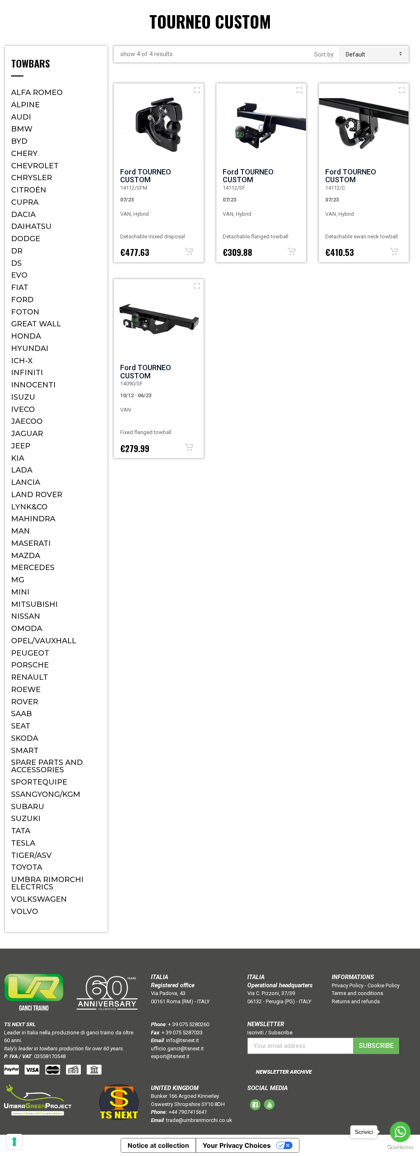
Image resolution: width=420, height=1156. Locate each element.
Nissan (25, 616)
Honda (26, 336)
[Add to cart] (189, 251)
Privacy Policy (347, 985)
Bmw (21, 129)
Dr (17, 251)
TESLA (23, 843)
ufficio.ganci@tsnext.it (177, 1048)
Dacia (23, 214)
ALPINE (25, 105)
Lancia (25, 482)
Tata (20, 831)
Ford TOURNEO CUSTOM (145, 175)
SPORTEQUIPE (39, 782)
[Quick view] (197, 90)
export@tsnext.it (170, 1056)
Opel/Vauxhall (43, 641)
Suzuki (26, 818)
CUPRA (25, 202)
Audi (21, 117)
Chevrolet (35, 166)
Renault (29, 677)
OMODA (26, 628)
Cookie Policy (383, 985)
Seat (20, 726)
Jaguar (27, 433)
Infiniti (27, 372)
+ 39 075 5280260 (188, 1024)
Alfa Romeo (37, 92)
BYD (19, 141)
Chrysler (31, 177)
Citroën (28, 190)
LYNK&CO (29, 507)
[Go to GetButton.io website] (400, 1147)
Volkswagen (39, 899)
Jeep (20, 446)
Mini (20, 592)
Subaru (27, 806)
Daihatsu (31, 226)
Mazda (25, 555)
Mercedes (33, 567)
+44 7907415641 (188, 1112)
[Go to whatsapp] (400, 1132)
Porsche (30, 665)
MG (17, 580)
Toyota (26, 867)
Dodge (25, 238)
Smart (25, 750)
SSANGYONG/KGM (45, 794)
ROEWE (26, 689)
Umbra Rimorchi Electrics (47, 883)
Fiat (19, 287)
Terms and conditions (357, 993)
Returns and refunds (356, 1001)
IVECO (23, 409)
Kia (17, 458)
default (355, 54)
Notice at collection (158, 1145)
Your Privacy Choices (237, 1145)
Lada (21, 470)
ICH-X (21, 360)
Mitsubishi (34, 604)
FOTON (25, 312)
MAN (20, 531)
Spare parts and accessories (47, 766)
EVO (19, 275)
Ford (22, 299)
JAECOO (27, 421)
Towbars (30, 64)
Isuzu (23, 397)
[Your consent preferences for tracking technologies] (14, 1141)
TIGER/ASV (31, 855)
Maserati (31, 543)
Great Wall (36, 324)
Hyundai (29, 348)
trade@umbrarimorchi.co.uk (199, 1120)
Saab (21, 713)
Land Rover (36, 494)
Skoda (24, 738)
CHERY (24, 153)
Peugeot (30, 653)
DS (16, 263)
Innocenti (33, 385)
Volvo (24, 911)
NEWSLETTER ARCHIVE (284, 1072)
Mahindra (33, 519)
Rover (24, 702)
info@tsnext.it (182, 1040)
